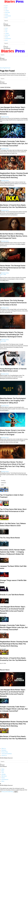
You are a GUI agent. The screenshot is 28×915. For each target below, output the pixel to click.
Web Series (7, 12)
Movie (6, 17)
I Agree (15, 791)
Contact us (4, 755)
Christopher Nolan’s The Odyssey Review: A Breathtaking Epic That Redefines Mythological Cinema (11, 334)
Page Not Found (6, 67)
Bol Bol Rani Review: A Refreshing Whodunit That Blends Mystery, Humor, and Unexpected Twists (13, 236)
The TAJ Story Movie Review (10, 538)
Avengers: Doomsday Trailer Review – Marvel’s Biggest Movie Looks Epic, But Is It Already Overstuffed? (14, 143)
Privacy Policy (5, 751)
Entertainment (8, 15)
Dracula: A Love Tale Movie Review (12, 595)
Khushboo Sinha (5, 116)
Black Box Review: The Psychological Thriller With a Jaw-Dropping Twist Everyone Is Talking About (13, 401)
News (6, 7)
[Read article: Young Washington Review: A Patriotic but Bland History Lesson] (14, 358)
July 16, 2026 (3, 341)
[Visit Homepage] (14, 3)
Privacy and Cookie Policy (7, 791)
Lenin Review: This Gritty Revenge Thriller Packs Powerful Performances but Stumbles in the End (13, 303)
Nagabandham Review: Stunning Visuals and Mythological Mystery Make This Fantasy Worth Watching (14, 175)
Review (6, 14)
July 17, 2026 (3, 274)
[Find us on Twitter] (0, 783)
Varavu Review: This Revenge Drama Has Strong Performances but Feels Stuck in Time (12, 268)
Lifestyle (7, 10)
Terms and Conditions (7, 753)
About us (4, 748)
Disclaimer (4, 750)
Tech (6, 9)
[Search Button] (4, 45)
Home (6, 5)
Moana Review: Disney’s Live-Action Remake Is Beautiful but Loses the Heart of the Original (12, 432)
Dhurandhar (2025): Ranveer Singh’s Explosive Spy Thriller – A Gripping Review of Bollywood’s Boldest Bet (12, 552)
